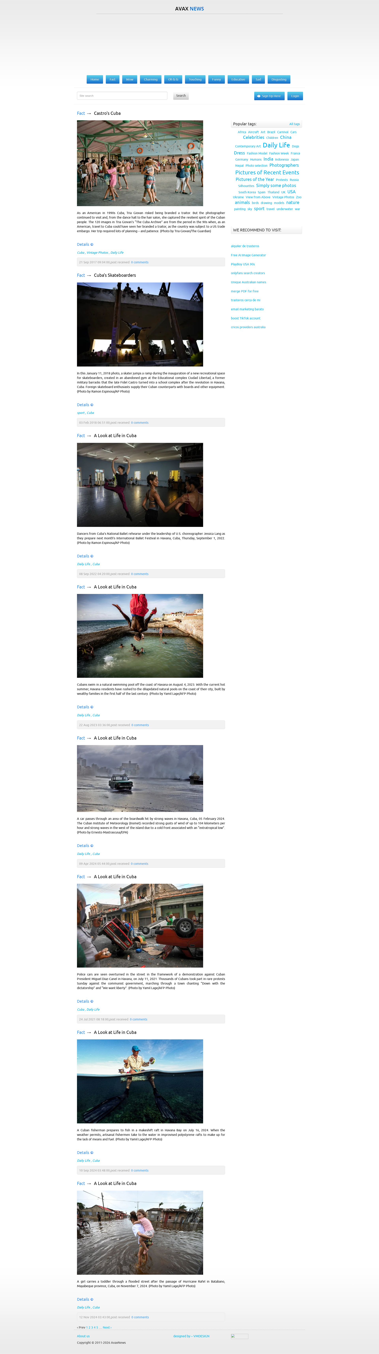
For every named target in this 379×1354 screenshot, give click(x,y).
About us (83, 1336)
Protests (282, 179)
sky (250, 209)
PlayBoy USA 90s (243, 264)
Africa (242, 132)
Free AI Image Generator (248, 255)
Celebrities (253, 137)
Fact (81, 113)
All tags (294, 124)
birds (255, 203)
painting (240, 209)
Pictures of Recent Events (267, 172)
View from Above (258, 197)
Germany (241, 159)
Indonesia (282, 159)
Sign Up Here (271, 96)
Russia (294, 179)
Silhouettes (246, 186)
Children (272, 137)
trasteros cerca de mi (245, 300)
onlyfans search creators (248, 273)
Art (263, 132)
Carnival (282, 132)
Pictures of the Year (255, 179)
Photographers (284, 165)
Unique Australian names (248, 282)
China (285, 137)
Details (83, 244)
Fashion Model (257, 153)
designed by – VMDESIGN (191, 1336)
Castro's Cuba (107, 113)
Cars (293, 132)
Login (295, 96)
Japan (295, 159)
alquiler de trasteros (245, 246)
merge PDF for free (245, 291)
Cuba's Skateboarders (115, 275)
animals (242, 202)
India (268, 159)
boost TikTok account (245, 318)
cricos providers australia (248, 327)
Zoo (298, 197)
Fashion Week (279, 153)
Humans (256, 159)
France (295, 153)
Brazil (271, 132)
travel (270, 209)
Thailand (273, 192)
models (279, 203)
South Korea (247, 192)
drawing (266, 203)
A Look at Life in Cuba (115, 435)
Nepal (239, 165)
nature (292, 202)
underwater (285, 209)
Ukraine (238, 197)
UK (283, 192)
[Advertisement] (189, 43)
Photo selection (256, 165)
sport (80, 412)
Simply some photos (276, 185)
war (297, 209)
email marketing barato (247, 309)
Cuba (80, 252)
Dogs (295, 146)
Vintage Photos (97, 252)
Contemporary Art (248, 146)
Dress (239, 153)
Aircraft (253, 132)
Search (181, 95)
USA (291, 191)
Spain (261, 192)
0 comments (139, 262)
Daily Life (116, 252)
